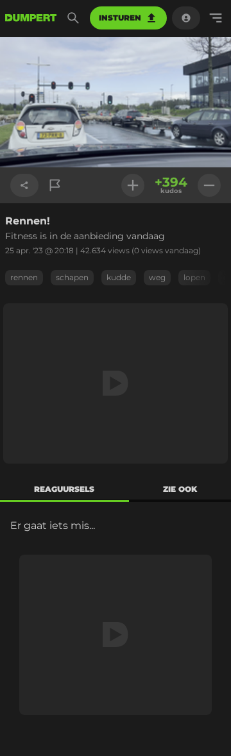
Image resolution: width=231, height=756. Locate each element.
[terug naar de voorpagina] (30, 18)
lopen (194, 277)
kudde (119, 277)
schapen (72, 277)
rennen (24, 277)
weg (157, 277)
